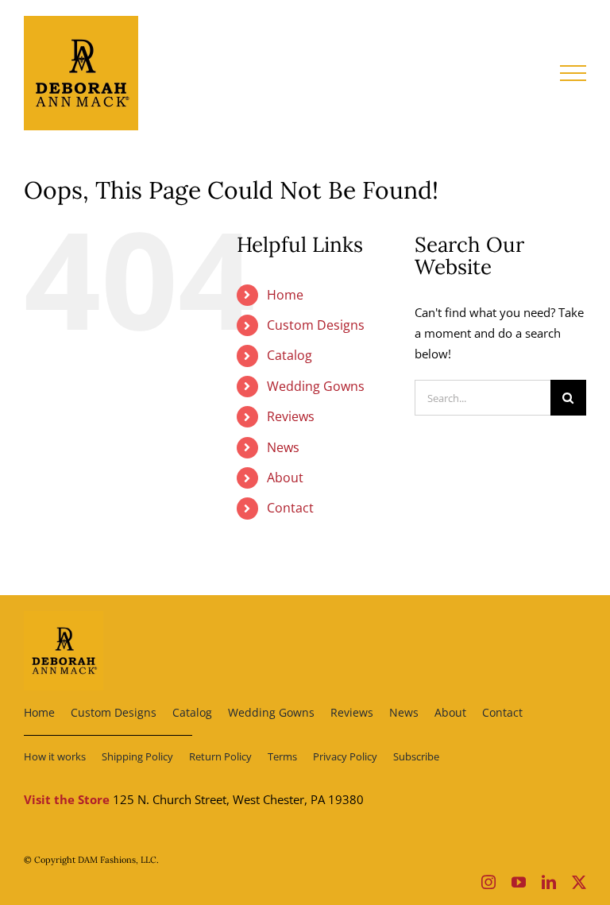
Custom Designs (316, 325)
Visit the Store (67, 799)
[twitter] (579, 882)
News (283, 447)
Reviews (291, 416)
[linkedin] (549, 882)
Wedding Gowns (316, 386)
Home (285, 295)
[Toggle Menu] (573, 73)
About (285, 477)
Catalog (289, 355)
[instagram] (488, 882)
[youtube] (519, 882)
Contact (290, 507)
